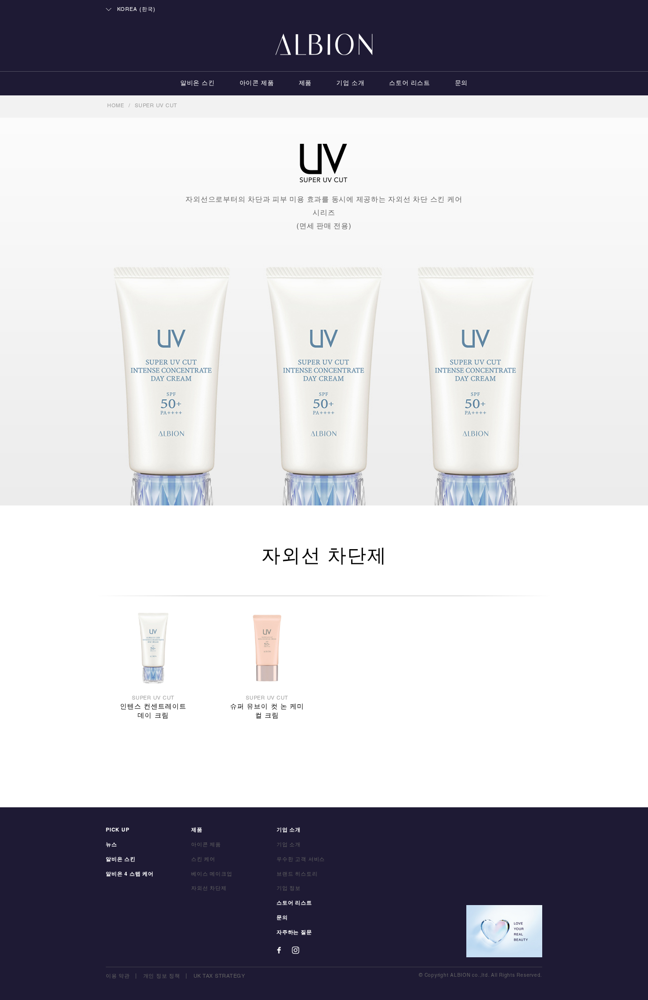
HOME (115, 105)
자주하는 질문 (294, 932)
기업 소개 (350, 83)
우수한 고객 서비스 (301, 859)
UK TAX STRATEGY (219, 976)
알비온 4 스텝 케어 (130, 874)
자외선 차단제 (209, 888)
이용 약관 (118, 976)
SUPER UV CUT (156, 105)
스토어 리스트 (409, 83)
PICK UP (118, 830)
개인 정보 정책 (161, 976)
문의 (461, 83)
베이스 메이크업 (211, 874)
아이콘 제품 (257, 83)
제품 (305, 83)
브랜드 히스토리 (297, 874)
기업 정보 (289, 888)
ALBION (324, 45)
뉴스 (111, 844)
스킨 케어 (203, 859)
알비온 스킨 (197, 83)
